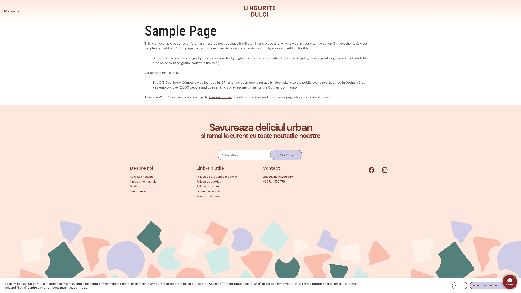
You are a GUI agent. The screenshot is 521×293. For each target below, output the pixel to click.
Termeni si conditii (208, 191)
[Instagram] (385, 170)
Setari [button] (460, 285)
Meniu (9, 11)
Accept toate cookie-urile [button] (492, 285)
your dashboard (220, 97)
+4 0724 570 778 (274, 181)
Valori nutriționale (207, 196)
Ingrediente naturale (143, 181)
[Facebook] (372, 170)
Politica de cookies (208, 181)
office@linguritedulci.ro (278, 176)
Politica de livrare (207, 186)
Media (134, 186)
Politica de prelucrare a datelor (216, 176)
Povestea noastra (141, 176)
